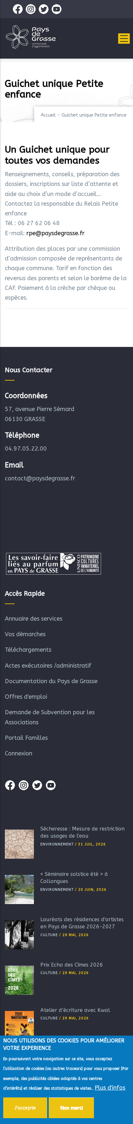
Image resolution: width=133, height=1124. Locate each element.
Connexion (18, 753)
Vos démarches (25, 634)
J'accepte (25, 1108)
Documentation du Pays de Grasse (51, 681)
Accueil (48, 115)
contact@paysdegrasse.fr (40, 478)
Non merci (71, 1108)
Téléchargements (28, 649)
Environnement (57, 844)
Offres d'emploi (26, 696)
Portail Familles (26, 737)
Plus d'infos (110, 1087)
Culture (49, 935)
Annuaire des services (33, 618)
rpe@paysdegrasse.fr (55, 233)
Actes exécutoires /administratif (48, 665)
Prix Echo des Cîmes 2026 (71, 965)
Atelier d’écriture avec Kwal (75, 1010)
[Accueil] (30, 37)
